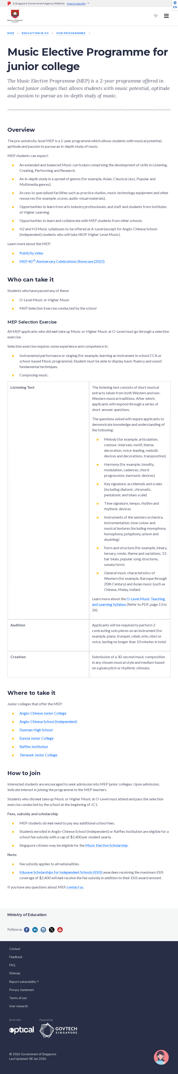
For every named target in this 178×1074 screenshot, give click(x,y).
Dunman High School (36, 730)
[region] (89, 529)
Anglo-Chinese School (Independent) (48, 721)
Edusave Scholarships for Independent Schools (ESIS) (60, 872)
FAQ (12, 965)
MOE (10, 33)
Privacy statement (21, 990)
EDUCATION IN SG (35, 33)
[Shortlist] (156, 16)
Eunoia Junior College (36, 738)
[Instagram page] (43, 930)
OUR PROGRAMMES (71, 33)
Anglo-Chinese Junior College (42, 713)
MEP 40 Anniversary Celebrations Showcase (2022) (62, 261)
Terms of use (18, 998)
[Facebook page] (26, 930)
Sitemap (14, 973)
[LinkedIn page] (35, 930)
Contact (14, 949)
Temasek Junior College (38, 755)
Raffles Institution (33, 746)
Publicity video (31, 253)
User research (18, 1006)
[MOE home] (15, 16)
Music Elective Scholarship (106, 845)
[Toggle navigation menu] (166, 16)
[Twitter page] (51, 930)
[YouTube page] (60, 930)
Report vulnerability (22, 982)
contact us (75, 887)
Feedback (15, 957)
